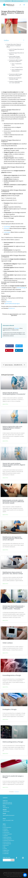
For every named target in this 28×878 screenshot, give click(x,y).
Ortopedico (6, 835)
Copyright (5, 872)
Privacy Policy (6, 851)
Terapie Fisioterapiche (8, 834)
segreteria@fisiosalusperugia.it (12, 303)
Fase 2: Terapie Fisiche (17, 67)
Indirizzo (5, 801)
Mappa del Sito (6, 850)
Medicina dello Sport (7, 837)
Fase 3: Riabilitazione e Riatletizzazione (17, 70)
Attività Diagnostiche (8, 838)
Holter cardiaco (8, 643)
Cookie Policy (6, 853)
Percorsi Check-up (7, 842)
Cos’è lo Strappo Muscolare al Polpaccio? (16, 50)
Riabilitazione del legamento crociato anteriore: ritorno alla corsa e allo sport (12, 538)
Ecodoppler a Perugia (9, 709)
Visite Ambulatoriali (7, 843)
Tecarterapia (7, 226)
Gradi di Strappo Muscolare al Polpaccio (16, 53)
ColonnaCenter (6, 832)
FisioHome (6, 829)
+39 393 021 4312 (6, 811)
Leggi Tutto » (5, 404)
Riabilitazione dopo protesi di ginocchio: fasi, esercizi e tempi (13, 572)
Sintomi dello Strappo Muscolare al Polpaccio (14, 57)
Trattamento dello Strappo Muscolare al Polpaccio (15, 60)
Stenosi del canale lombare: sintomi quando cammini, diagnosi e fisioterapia (14, 465)
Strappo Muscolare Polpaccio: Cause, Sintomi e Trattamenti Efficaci (14, 46)
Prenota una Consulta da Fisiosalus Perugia (15, 78)
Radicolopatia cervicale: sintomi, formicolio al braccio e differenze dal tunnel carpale (13, 501)
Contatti (5, 848)
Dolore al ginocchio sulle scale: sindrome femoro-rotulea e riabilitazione (12, 428)
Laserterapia (7, 232)
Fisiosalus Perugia (21, 287)
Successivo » (17, 791)
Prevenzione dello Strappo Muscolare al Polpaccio (15, 74)
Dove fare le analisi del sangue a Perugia (13, 776)
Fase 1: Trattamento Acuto (17, 64)
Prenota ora (12, 308)
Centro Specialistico (7, 827)
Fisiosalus (16, 328)
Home (5, 825)
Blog (4, 847)
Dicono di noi (6, 845)
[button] (9, 345)
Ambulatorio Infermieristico (9, 840)
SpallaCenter (6, 830)
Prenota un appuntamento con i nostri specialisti (15, 82)
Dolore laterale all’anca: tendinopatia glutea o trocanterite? (14, 393)
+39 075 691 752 (6, 807)
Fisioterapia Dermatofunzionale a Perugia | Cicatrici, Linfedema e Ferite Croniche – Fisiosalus (13, 607)
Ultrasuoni (6, 228)
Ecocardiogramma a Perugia (12, 675)
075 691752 (9, 301)
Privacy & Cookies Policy (18, 873)
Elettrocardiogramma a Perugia (13, 742)
